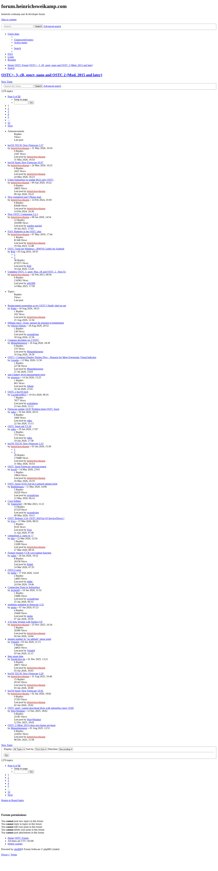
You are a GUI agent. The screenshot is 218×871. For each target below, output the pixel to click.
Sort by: (30, 749)
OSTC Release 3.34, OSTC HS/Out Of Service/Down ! (36, 518)
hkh (13, 538)
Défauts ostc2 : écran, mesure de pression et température (36, 322)
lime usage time (15, 656)
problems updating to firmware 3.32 (26, 604)
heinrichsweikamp (20, 148)
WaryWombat (18, 711)
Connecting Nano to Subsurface (24, 587)
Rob (13, 251)
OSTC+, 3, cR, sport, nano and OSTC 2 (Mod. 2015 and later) (51, 75)
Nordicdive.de (18, 659)
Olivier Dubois (18, 325)
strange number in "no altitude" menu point (29, 639)
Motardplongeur (19, 343)
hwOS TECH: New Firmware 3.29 (25, 673)
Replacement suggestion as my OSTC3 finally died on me (37, 305)
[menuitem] (23, 39)
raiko (13, 412)
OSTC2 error (14, 570)
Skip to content (8, 19)
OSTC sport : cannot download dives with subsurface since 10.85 (41, 708)
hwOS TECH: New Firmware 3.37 (25, 145)
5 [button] (8, 117)
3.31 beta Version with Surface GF (25, 621)
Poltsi (13, 308)
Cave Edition (14, 501)
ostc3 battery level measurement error (26, 374)
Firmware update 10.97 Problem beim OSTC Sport (33, 409)
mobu (14, 607)
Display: (8, 749)
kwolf (14, 469)
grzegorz (15, 377)
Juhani (30, 386)
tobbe (13, 573)
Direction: (53, 749)
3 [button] (8, 111)
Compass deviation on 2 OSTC (23, 340)
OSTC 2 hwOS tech (18, 391)
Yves (13, 521)
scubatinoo (32, 403)
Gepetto (15, 360)
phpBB (17, 849)
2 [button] (8, 108)
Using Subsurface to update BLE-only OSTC (31, 179)
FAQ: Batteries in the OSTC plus (24, 231)
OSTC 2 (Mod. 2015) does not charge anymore (32, 725)
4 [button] (8, 114)
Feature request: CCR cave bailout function (29, 552)
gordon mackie (34, 225)
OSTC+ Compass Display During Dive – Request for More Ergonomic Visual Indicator (52, 357)
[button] (14, 96)
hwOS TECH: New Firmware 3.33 (25, 443)
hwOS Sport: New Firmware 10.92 (25, 690)
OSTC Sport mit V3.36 (19, 426)
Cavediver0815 (18, 394)
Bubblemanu (17, 486)
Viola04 (15, 642)
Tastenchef (16, 504)
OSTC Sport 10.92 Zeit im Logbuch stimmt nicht (32, 483)
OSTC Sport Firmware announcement (27, 466)
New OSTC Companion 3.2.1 (23, 214)
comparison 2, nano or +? (20, 535)
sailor (13, 555)
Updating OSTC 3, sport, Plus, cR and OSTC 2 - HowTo (37, 271)
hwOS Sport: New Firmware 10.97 (25, 162)
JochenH (15, 590)
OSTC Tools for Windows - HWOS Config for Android (36, 248)
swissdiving (33, 334)
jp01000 (31, 283)
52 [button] (9, 123)
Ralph (30, 564)
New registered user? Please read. (24, 197)
